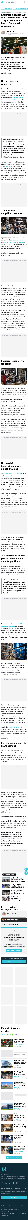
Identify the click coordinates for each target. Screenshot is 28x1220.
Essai (15, 1034)
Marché (8, 12)
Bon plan (9, 1034)
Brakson (7, 1215)
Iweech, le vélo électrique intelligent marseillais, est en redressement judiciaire (20, 1137)
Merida (8, 166)
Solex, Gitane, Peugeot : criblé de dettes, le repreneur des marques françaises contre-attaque (20, 1083)
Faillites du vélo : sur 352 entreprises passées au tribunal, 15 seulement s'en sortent (20, 1115)
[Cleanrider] (8, 2)
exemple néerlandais (13, 727)
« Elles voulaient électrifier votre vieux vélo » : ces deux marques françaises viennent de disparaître (20, 1041)
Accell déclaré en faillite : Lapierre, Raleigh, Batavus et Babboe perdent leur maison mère (20, 1104)
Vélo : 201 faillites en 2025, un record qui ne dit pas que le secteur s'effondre (20, 1126)
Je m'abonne (14, 1197)
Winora (3, 100)
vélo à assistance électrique (12, 474)
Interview (16, 29)
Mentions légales (14, 1206)
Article (3, 1034)
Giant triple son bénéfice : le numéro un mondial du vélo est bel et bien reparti (20, 1062)
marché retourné (19, 240)
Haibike (21, 97)
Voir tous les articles (13, 1158)
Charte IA (10, 1209)
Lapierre (15, 97)
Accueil (3, 12)
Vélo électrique (10, 29)
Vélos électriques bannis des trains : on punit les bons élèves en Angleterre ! (19, 1148)
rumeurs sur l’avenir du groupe (13, 242)
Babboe (15, 100)
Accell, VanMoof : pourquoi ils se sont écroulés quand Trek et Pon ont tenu (20, 1073)
